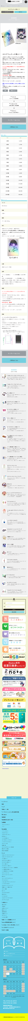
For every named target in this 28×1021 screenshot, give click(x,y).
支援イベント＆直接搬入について (9, 919)
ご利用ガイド (4, 902)
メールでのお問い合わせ (10, 953)
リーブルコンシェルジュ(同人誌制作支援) (10, 812)
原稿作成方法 (4, 911)
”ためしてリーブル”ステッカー (7, 856)
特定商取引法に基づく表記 (7, 819)
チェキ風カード (4, 858)
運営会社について (8, 955)
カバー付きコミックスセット (7, 839)
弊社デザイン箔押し (5, 848)
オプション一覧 (4, 843)
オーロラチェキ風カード (6, 862)
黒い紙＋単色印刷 (5, 850)
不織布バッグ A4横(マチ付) (7, 887)
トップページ (4, 801)
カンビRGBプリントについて (8, 927)
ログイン (14, 609)
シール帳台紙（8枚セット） (7, 869)
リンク (3, 826)
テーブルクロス (4, 896)
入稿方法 (3, 906)
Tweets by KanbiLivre (5, 768)
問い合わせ (4, 814)
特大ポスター (4, 894)
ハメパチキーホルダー (6, 883)
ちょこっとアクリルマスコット (7, 878)
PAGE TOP (14, 797)
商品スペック (13, 90)
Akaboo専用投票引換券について (8, 922)
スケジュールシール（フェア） (7, 874)
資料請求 (4, 817)
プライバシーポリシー (6, 824)
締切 (3, 804)
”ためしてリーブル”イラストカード (8, 855)
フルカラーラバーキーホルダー (7, 897)
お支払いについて (5, 908)
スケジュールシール (5, 872)
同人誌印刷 (4, 829)
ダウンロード (4, 915)
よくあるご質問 (4, 917)
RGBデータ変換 (5, 930)
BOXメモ (3, 876)
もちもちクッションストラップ (7, 885)
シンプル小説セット (5, 838)
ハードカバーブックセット (6, 841)
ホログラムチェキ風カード (6, 860)
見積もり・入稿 (5, 809)
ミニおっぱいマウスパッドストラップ (8, 881)
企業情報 (4, 822)
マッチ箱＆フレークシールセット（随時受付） (10, 867)
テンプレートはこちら (14, 120)
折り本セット (4, 836)
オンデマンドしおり (5, 899)
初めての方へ (4, 904)
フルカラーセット (5, 832)
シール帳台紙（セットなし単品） (8, 871)
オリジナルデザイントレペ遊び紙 (8, 847)
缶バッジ (3, 890)
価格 (5, 90)
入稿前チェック (4, 913)
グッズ (3, 853)
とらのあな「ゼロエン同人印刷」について (10, 924)
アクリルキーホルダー (6, 892)
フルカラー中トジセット (6, 834)
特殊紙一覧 (4, 845)
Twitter (6, 951)
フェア (3, 806)
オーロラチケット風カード (6, 865)
